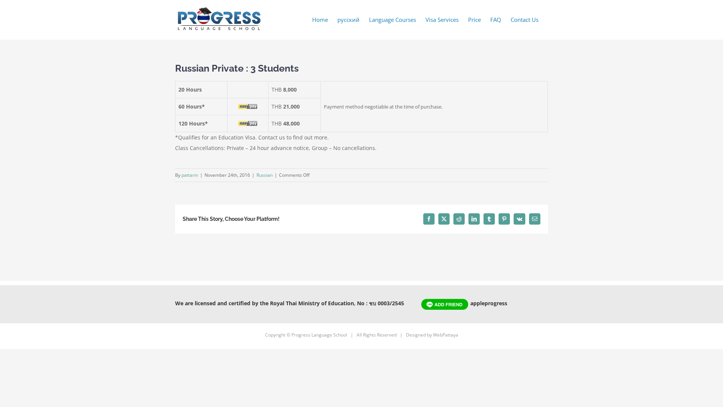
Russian (264, 175)
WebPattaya (445, 335)
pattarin (190, 175)
